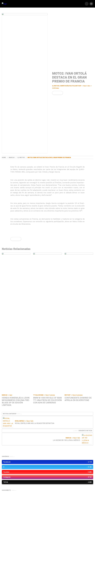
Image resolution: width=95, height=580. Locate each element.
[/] (87, 4)
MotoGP (78, 86)
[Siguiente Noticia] (87, 439)
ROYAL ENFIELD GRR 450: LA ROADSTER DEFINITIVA (34, 423)
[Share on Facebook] (54, 93)
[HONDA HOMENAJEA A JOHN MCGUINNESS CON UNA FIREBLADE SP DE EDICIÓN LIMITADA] (16, 323)
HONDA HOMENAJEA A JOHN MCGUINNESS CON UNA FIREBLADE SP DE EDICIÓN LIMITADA (16, 401)
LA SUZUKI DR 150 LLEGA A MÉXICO (66, 440)
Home (4, 158)
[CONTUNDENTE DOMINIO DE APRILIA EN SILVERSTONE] (79, 323)
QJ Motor (55, 86)
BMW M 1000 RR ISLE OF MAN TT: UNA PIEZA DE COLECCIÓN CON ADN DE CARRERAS (47, 400)
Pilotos (72, 86)
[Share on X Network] (57, 93)
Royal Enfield (19, 421)
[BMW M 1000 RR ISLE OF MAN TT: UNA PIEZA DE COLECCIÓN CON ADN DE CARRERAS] (47, 323)
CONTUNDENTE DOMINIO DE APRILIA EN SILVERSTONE (78, 399)
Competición (64, 86)
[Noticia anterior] (8, 422)
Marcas (12, 158)
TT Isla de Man (38, 395)
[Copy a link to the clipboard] (60, 93)
